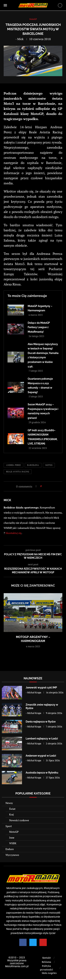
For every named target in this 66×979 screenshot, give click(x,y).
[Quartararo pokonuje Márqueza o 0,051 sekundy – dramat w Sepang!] (16, 387)
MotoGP (14, 831)
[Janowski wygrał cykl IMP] (12, 692)
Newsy (9, 803)
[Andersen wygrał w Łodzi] (12, 760)
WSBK (12, 843)
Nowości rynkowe (19, 820)
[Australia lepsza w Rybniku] (12, 777)
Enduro (10, 849)
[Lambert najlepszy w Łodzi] (12, 743)
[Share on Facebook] (46, 486)
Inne (11, 837)
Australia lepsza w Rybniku (42, 772)
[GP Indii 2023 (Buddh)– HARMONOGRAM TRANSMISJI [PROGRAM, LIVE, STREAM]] (16, 438)
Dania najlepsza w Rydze (41, 721)
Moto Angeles (49, 973)
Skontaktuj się (13, 533)
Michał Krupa (34, 692)
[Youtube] (43, 942)
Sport (9, 826)
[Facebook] (23, 942)
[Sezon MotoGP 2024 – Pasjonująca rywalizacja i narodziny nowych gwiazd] (16, 413)
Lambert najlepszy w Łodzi (42, 738)
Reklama (46, 962)
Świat (12, 808)
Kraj (11, 814)
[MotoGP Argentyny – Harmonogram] (16, 310)
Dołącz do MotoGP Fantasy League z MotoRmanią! (39, 327)
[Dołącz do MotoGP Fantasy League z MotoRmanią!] (16, 329)
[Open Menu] (5, 5)
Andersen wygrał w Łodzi (41, 755)
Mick (20, 39)
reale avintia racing (17, 471)
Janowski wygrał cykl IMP (41, 687)
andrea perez (13, 465)
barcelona (33, 465)
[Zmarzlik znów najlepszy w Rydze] (12, 709)
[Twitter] (33, 942)
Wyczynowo (12, 855)
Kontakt (46, 957)
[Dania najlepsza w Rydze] (12, 726)
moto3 (48, 465)
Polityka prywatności (46, 967)
